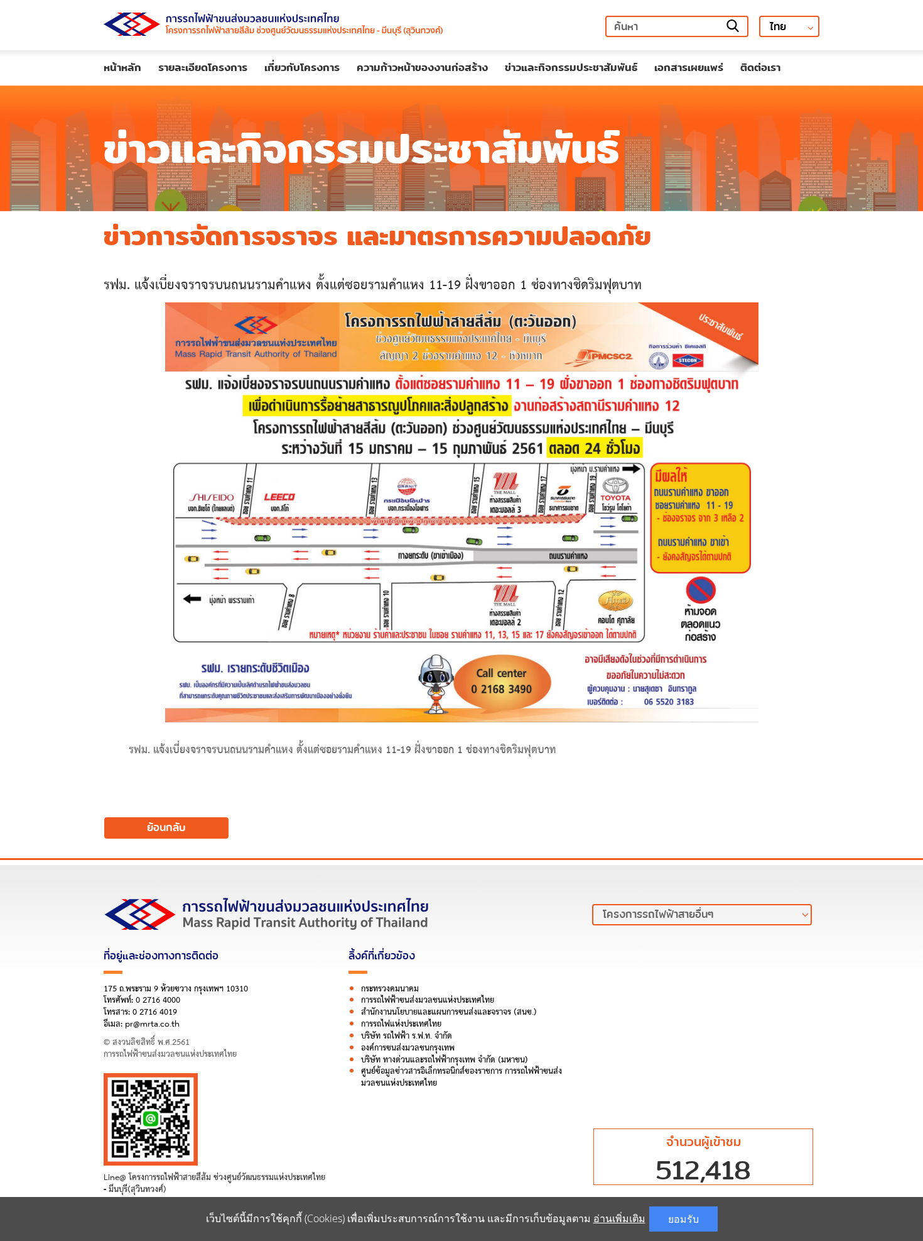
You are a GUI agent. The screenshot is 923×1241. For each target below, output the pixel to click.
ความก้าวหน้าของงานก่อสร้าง (422, 67)
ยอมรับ (683, 1219)
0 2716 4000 (158, 1000)
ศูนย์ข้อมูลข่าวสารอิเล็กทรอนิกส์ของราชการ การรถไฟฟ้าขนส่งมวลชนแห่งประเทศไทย (461, 1077)
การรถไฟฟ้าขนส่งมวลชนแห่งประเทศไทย (427, 1000)
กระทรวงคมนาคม (390, 989)
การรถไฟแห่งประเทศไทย (401, 1024)
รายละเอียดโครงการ (202, 67)
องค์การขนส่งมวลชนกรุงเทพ (408, 1048)
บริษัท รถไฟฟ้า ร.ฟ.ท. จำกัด (406, 1036)
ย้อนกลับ (166, 828)
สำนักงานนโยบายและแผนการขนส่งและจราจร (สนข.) (449, 1012)
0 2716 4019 (154, 1012)
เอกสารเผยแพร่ (688, 67)
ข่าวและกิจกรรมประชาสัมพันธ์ (571, 67)
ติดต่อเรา (760, 67)
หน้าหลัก (122, 67)
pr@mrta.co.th (152, 1024)
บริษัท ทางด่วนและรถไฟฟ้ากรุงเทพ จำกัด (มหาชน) (444, 1060)
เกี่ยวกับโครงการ (302, 67)
